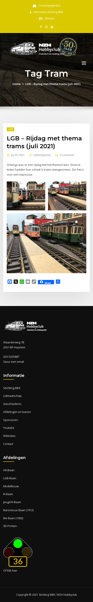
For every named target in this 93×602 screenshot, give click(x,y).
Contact (8, 444)
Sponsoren (10, 420)
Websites (9, 436)
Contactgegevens (49, 5)
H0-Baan (8, 470)
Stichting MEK (12, 388)
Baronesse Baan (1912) (18, 510)
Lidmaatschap (12, 396)
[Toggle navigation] (84, 63)
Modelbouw (11, 486)
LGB (10, 129)
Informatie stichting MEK (48, 12)
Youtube (8, 428)
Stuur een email (13, 362)
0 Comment (66, 155)
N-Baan (8, 494)
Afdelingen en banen (17, 412)
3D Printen (10, 526)
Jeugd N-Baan (12, 502)
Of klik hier (10, 570)
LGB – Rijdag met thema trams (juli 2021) (52, 84)
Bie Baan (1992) (13, 518)
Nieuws (49, 18)
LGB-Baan (9, 478)
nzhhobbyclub (42, 155)
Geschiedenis (12, 404)
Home (17, 84)
